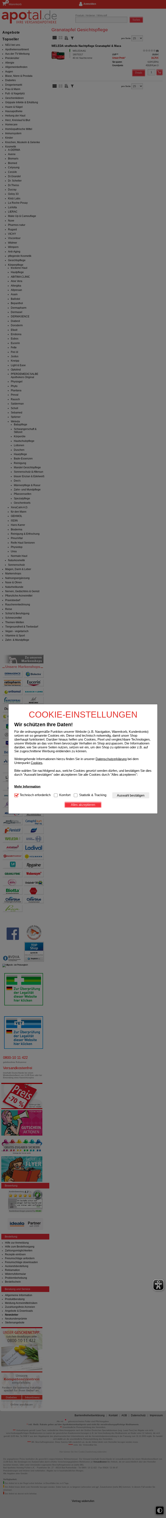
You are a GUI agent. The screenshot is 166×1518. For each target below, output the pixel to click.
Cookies (36, 762)
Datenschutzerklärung (111, 759)
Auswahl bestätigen (130, 795)
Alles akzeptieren (83, 805)
